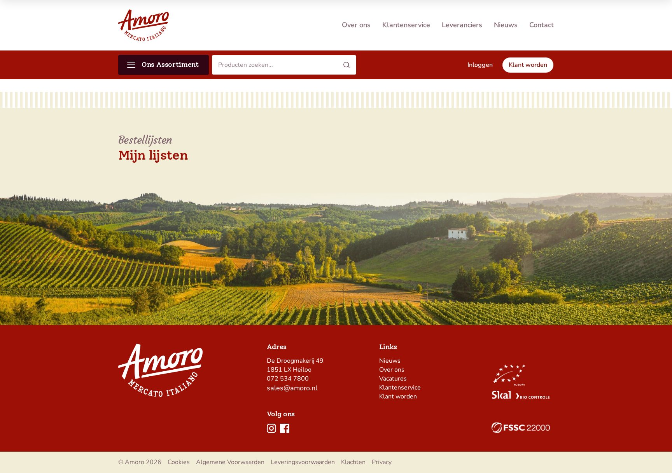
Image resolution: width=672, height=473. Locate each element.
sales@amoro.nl (292, 388)
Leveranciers (462, 25)
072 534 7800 (288, 378)
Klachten (353, 462)
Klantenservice (406, 25)
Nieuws (506, 25)
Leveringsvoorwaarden (303, 462)
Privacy (382, 462)
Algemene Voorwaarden (230, 462)
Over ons (356, 25)
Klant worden (398, 396)
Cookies (179, 462)
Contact (541, 25)
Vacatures (393, 378)
